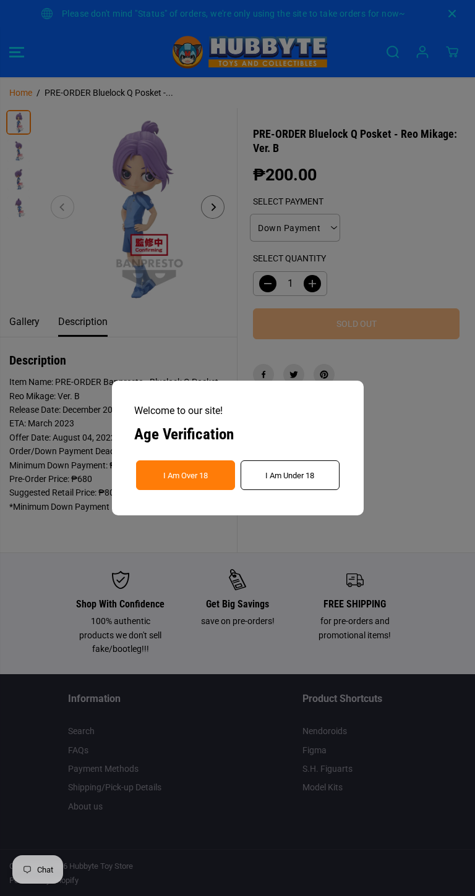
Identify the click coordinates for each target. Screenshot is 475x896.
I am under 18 (289, 475)
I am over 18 (185, 475)
